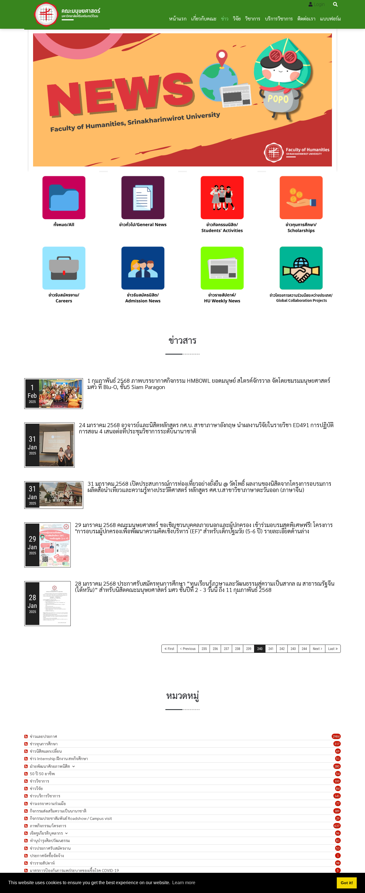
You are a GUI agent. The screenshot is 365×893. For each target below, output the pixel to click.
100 (337, 781)
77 (338, 803)
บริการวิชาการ (279, 18)
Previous (189, 649)
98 (338, 863)
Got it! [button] (347, 882)
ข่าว (224, 18)
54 (338, 773)
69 (338, 751)
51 (338, 758)
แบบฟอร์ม (330, 18)
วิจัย (237, 18)
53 (338, 848)
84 (338, 788)
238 (237, 649)
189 (337, 811)
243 (293, 649)
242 (282, 649)
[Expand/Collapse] (73, 766)
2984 (336, 736)
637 (337, 826)
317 (337, 744)
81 (338, 840)
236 (215, 649)
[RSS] (26, 736)
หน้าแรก (177, 18)
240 (259, 649)
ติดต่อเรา (306, 18)
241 (270, 649)
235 (204, 649)
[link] (64, 206)
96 (338, 833)
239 (248, 649)
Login (319, 4)
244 (304, 649)
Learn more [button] (183, 882)
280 (337, 766)
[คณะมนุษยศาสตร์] (67, 14)
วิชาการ (252, 18)
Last (331, 649)
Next (316, 649)
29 (338, 818)
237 (226, 649)
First (171, 649)
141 (337, 796)
